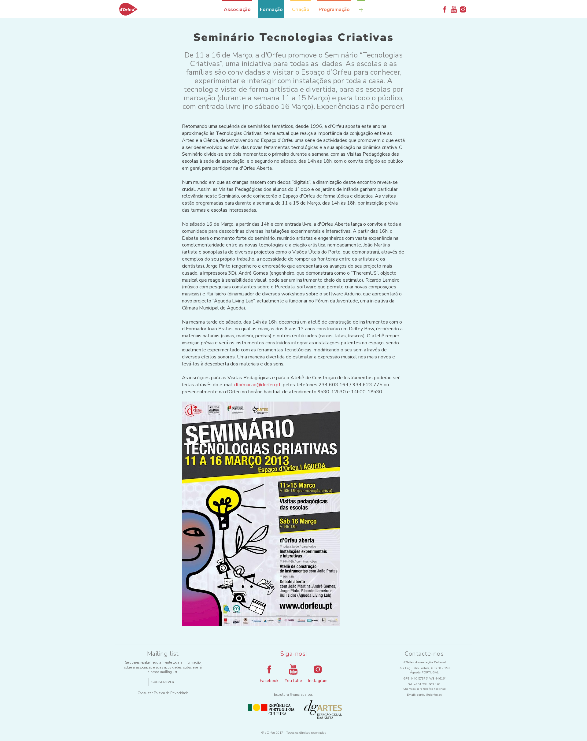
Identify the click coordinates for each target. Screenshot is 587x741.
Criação (300, 9)
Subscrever (162, 682)
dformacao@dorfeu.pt (257, 384)
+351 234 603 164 (427, 684)
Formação (271, 9)
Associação (237, 9)
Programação (334, 9)
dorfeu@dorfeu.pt (429, 695)
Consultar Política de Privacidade (163, 693)
